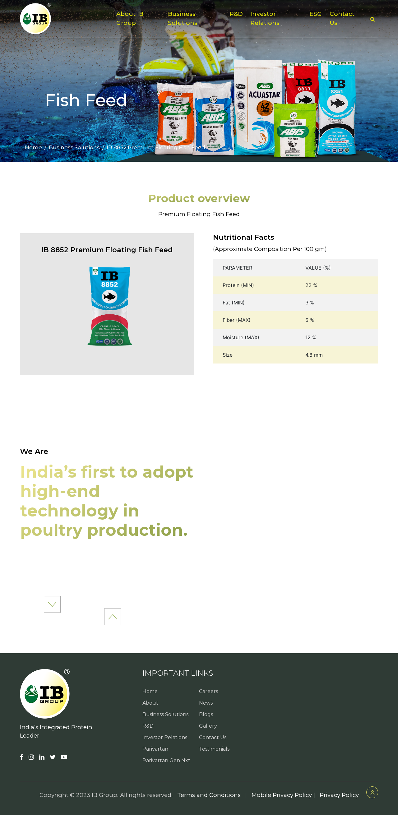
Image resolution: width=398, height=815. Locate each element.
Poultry (132, 45)
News (230, 45)
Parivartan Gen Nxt (166, 760)
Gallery (208, 726)
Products (167, 45)
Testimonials (214, 749)
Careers (208, 691)
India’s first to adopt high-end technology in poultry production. (106, 501)
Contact (261, 45)
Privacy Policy (339, 795)
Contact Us (342, 18)
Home (33, 147)
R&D (236, 13)
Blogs (206, 714)
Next (112, 616)
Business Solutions (182, 18)
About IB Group (129, 18)
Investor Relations (265, 18)
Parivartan (155, 749)
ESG (315, 13)
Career (202, 45)
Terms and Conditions (209, 795)
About (150, 703)
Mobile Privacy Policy (282, 795)
